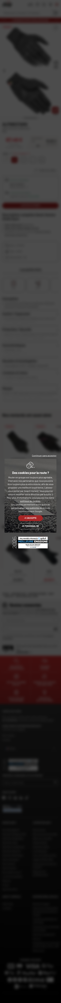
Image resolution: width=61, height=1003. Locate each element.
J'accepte (32, 518)
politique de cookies (30, 501)
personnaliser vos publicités (25, 508)
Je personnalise (30, 526)
